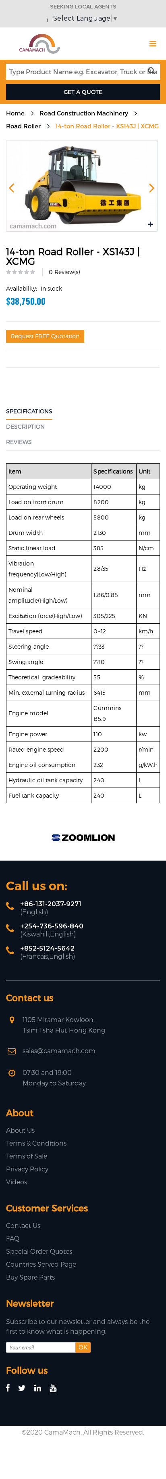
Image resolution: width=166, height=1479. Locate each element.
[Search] (153, 71)
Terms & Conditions (36, 1143)
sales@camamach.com (59, 1050)
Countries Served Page (41, 1264)
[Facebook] (11, 1388)
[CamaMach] (39, 36)
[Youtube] (57, 1388)
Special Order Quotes (39, 1251)
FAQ (12, 1238)
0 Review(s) (64, 271)
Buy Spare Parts (30, 1277)
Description (25, 426)
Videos (16, 1182)
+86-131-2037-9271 (50, 904)
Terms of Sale (26, 1156)
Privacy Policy (27, 1169)
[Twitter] (25, 1388)
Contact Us (23, 1225)
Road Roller (23, 126)
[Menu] (152, 43)
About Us (20, 1130)
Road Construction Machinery (83, 113)
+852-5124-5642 (47, 948)
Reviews (19, 441)
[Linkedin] (41, 1388)
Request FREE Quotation (45, 336)
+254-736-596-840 (51, 926)
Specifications (29, 411)
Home (15, 113)
